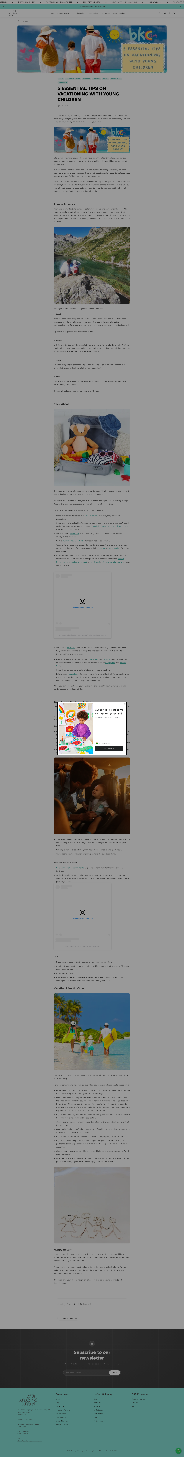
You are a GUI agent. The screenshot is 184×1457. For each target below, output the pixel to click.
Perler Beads (98, 1421)
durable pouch (90, 516)
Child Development (73, 79)
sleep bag (101, 548)
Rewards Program (138, 1399)
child (61, 79)
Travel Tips (24, 21)
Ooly (95, 1399)
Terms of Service (62, 1421)
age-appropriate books (111, 562)
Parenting (96, 79)
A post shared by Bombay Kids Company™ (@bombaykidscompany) (82, 635)
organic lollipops (98, 526)
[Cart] (174, 13)
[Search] (159, 13)
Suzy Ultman (98, 1413)
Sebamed (94, 659)
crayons (66, 562)
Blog (57, 1402)
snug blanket (114, 548)
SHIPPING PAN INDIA (26, 2)
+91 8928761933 (29, 1419)
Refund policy (61, 1413)
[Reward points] (164, 13)
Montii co (97, 1402)
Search (134, 1406)
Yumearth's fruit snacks (117, 526)
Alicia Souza (98, 1410)
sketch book (95, 562)
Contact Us (60, 1406)
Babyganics (110, 663)
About (58, 1399)
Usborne (97, 1406)
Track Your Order (62, 1425)
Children (86, 79)
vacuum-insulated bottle (73, 541)
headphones (74, 674)
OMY (95, 1417)
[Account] (169, 13)
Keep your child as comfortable (70, 868)
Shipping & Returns (63, 1410)
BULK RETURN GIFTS (91, 2)
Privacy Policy (61, 1417)
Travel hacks (116, 79)
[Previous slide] (4, 6)
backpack (71, 647)
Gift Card (135, 1402)
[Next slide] (180, 6)
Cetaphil (106, 659)
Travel (105, 79)
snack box (74, 533)
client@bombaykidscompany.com (29, 1441)
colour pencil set (79, 562)
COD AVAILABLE (155, 2)
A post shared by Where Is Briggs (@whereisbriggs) (82, 946)
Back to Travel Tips (70, 1318)
